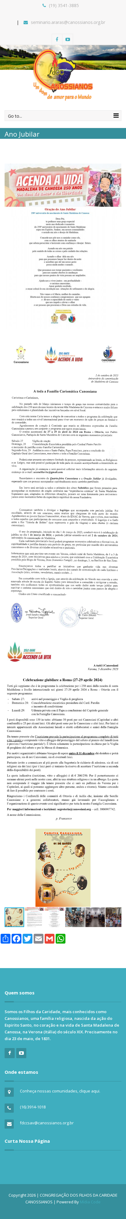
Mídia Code (90, 1202)
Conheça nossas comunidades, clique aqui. (60, 1091)
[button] (116, 834)
